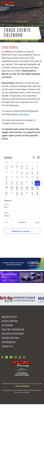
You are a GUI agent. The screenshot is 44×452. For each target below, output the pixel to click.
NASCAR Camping (10, 321)
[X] (6, 357)
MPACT (6, 207)
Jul (7, 222)
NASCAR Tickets (9, 317)
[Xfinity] (22, 277)
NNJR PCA (7, 216)
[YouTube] (11, 357)
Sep (37, 222)
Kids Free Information (13, 330)
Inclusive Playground (13, 334)
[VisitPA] (24, 298)
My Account (7, 325)
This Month (22, 222)
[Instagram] (15, 357)
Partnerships (9, 342)
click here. (24, 114)
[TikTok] (20, 357)
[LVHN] (22, 264)
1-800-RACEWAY (22, 386)
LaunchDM (25, 392)
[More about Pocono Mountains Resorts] (21, 372)
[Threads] (24, 357)
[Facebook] (2, 357)
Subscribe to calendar (20, 231)
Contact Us (7, 347)
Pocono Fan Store (10, 338)
